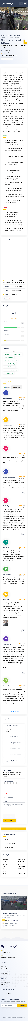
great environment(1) (11, 360)
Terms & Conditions (6, 971)
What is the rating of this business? (12, 737)
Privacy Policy (5, 973)
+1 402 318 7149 (5, 952)
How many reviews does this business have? (13, 743)
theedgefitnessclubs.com (12, 923)
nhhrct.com (15, 294)
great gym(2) (17, 354)
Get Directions (9, 847)
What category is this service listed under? (13, 760)
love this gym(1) (9, 367)
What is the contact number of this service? (13, 754)
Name (5, 787)
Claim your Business (6, 993)
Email (5, 794)
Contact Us (4, 969)
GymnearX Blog (5, 982)
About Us (3, 966)
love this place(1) (10, 364)
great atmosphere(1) (11, 370)
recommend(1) (9, 357)
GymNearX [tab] (17, 387)
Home (2, 35)
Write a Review (7, 59)
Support (3, 984)
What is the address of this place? (13, 749)
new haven (17, 35)
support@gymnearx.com (8, 957)
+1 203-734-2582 (9, 926)
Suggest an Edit (13, 829)
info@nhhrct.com (16, 290)
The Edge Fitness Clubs (9, 913)
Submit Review (9, 820)
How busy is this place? (12, 725)
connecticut (9, 35)
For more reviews (14, 711)
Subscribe (21, 1005)
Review (5, 801)
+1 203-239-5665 (17, 286)
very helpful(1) (9, 373)
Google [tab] (8, 387)
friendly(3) (8, 354)
